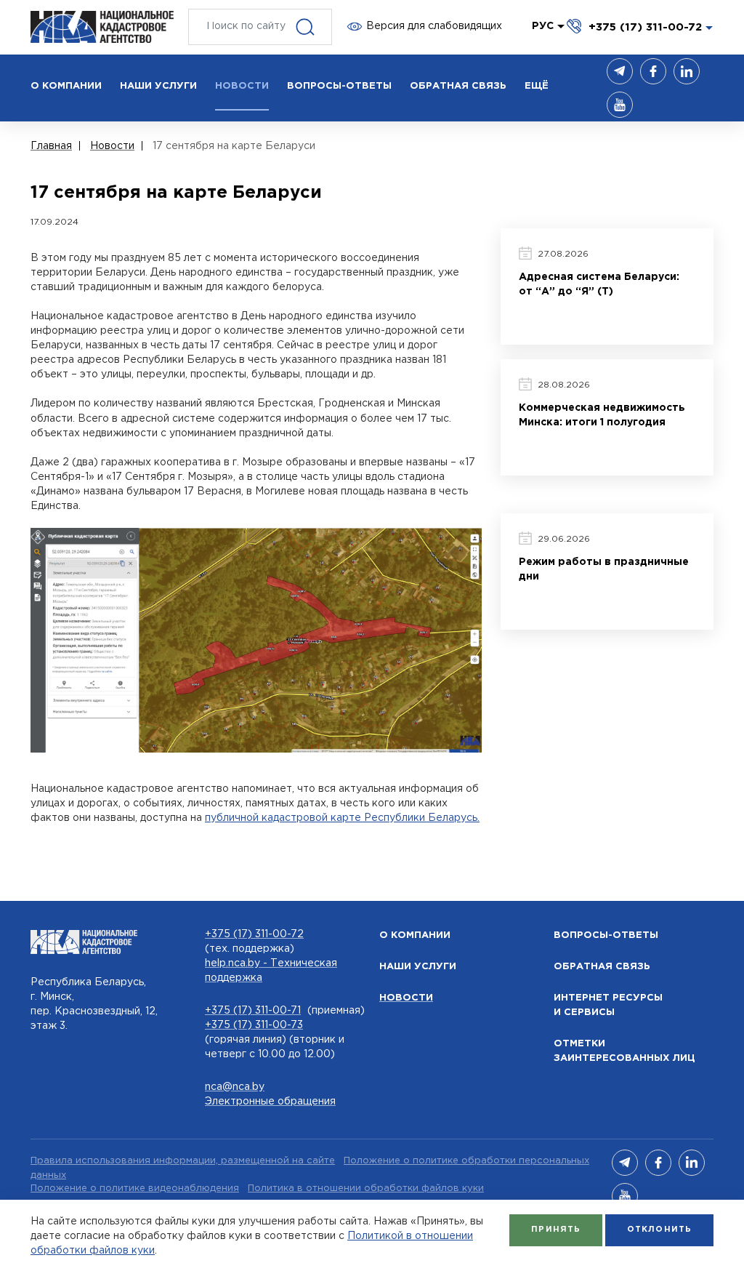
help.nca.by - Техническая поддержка (271, 970)
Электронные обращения (270, 1101)
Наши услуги (417, 967)
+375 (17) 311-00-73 (254, 1025)
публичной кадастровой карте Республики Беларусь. (342, 818)
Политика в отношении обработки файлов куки (366, 1188)
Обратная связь (602, 967)
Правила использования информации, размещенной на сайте (183, 1161)
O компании (414, 935)
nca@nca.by (234, 1087)
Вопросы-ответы (606, 935)
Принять (556, 1229)
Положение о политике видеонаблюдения (135, 1188)
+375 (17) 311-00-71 (253, 1010)
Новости (406, 998)
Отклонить (659, 1229)
